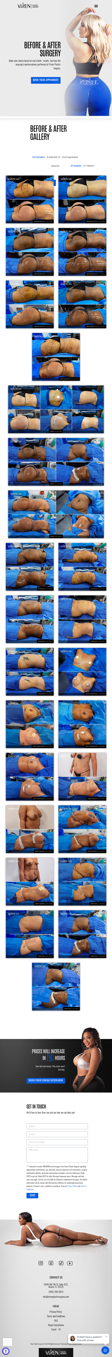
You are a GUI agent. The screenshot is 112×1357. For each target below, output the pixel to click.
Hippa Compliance (56, 1325)
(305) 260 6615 (56, 1292)
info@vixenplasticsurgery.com (56, 1297)
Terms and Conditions (56, 1316)
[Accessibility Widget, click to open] (6, 1351)
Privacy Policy (72, 1186)
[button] (96, 6)
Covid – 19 (56, 1330)
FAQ (56, 1321)
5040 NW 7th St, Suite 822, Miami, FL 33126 (56, 1286)
